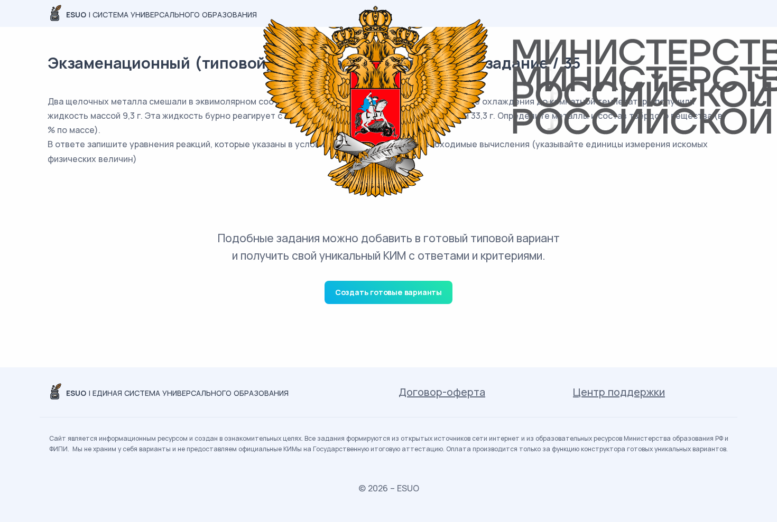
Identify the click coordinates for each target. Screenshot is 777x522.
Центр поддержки (619, 392)
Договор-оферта (442, 392)
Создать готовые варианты (388, 292)
